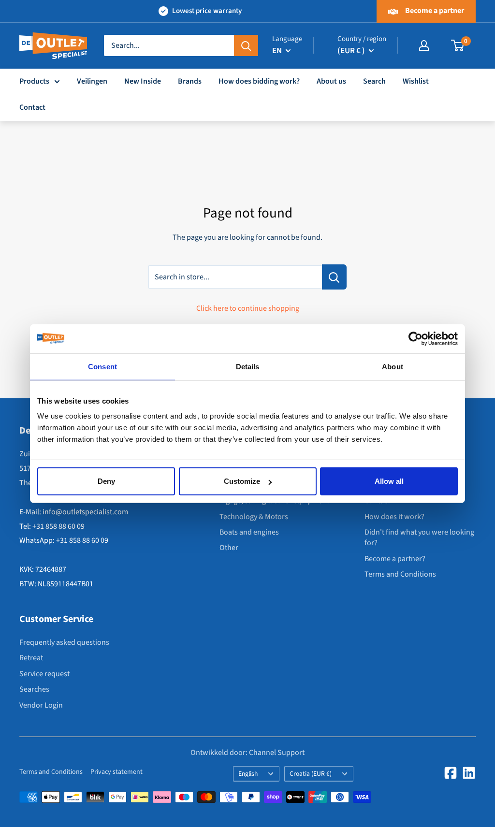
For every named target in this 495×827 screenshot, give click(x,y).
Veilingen (92, 81)
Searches (34, 689)
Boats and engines (249, 532)
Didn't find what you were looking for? (419, 537)
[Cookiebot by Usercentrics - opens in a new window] (415, 338)
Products (34, 81)
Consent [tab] (102, 366)
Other (228, 547)
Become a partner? (394, 558)
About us (331, 81)
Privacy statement (116, 772)
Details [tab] (248, 366)
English (248, 773)
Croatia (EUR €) (311, 773)
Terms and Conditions (400, 574)
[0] (458, 45)
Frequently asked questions (64, 642)
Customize (242, 481)
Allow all (389, 481)
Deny (106, 481)
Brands (190, 81)
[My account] (424, 45)
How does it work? (394, 516)
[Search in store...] (334, 277)
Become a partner (434, 10)
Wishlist (416, 81)
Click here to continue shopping (247, 308)
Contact (32, 107)
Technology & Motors (253, 516)
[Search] (246, 45)
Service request (44, 673)
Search (374, 81)
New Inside (142, 81)
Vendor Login (41, 705)
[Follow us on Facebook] (450, 773)
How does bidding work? (259, 81)
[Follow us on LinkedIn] (469, 773)
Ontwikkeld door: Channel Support (247, 752)
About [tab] (392, 366)
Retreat (31, 658)
